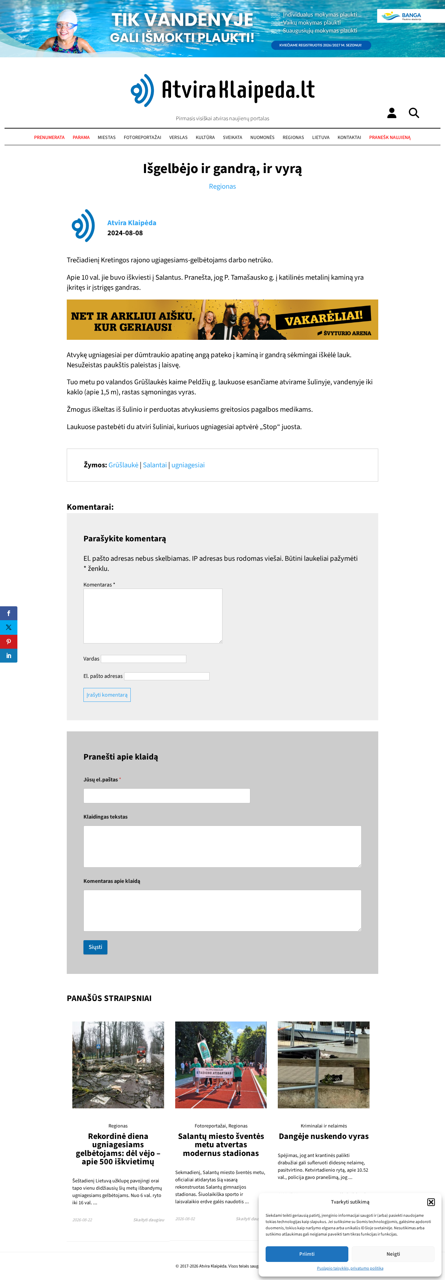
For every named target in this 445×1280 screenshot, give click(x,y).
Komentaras (99, 585)
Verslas (178, 137)
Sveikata (232, 137)
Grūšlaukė (123, 465)
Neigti (393, 1254)
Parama (81, 137)
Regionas (293, 137)
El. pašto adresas (103, 676)
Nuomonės (262, 137)
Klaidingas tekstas (105, 817)
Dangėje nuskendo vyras (324, 1136)
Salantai (155, 465)
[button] (431, 1202)
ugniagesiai (188, 465)
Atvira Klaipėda (131, 223)
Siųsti (95, 947)
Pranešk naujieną (390, 137)
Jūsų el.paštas (102, 780)
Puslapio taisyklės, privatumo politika (350, 1268)
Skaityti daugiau (148, 1220)
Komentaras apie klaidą (111, 881)
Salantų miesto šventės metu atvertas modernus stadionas (221, 1144)
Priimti (307, 1254)
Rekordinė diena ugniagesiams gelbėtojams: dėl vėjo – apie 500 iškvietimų (118, 1149)
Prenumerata (49, 137)
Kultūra (205, 137)
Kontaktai (349, 137)
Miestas (107, 137)
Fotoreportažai (142, 137)
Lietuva (321, 137)
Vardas (91, 659)
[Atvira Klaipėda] (223, 105)
